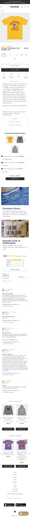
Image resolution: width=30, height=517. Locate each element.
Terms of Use (15, 491)
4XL (15, 59)
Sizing (15, 118)
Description (15, 81)
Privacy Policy (15, 489)
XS (3, 55)
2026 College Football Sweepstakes (15, 494)
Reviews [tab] (5, 274)
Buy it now (15, 69)
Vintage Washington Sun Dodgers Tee (10, 304)
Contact (15, 477)
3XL (26, 55)
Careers (15, 474)
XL (17, 55)
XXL (22, 55)
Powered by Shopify (15, 515)
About (15, 472)
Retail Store (15, 482)
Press (15, 484)
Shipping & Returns (15, 125)
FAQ (15, 479)
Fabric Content (15, 122)
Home (2, 11)
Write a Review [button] (15, 269)
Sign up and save (15, 498)
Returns (15, 486)
